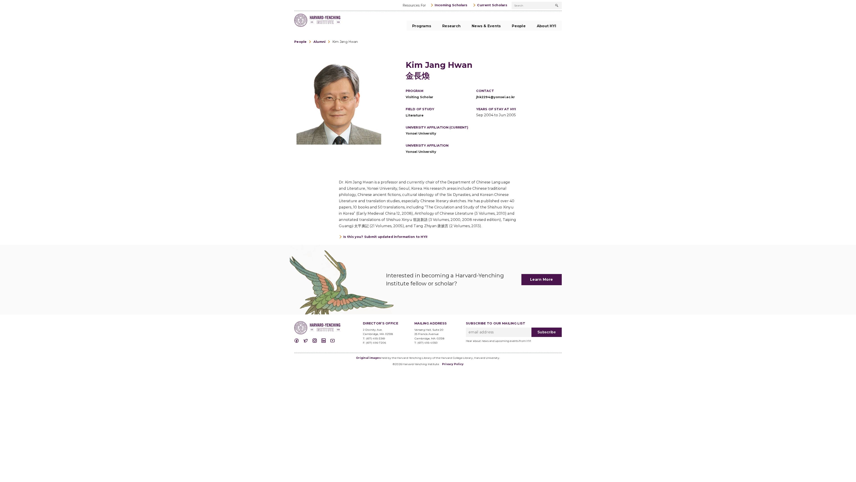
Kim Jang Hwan (345, 42)
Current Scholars (492, 5)
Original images (368, 357)
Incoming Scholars (451, 5)
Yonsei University (421, 133)
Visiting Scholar (419, 97)
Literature (415, 115)
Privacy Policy (453, 364)
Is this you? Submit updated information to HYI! (385, 237)
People (300, 42)
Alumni (319, 42)
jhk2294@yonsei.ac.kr (495, 97)
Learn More (541, 279)
